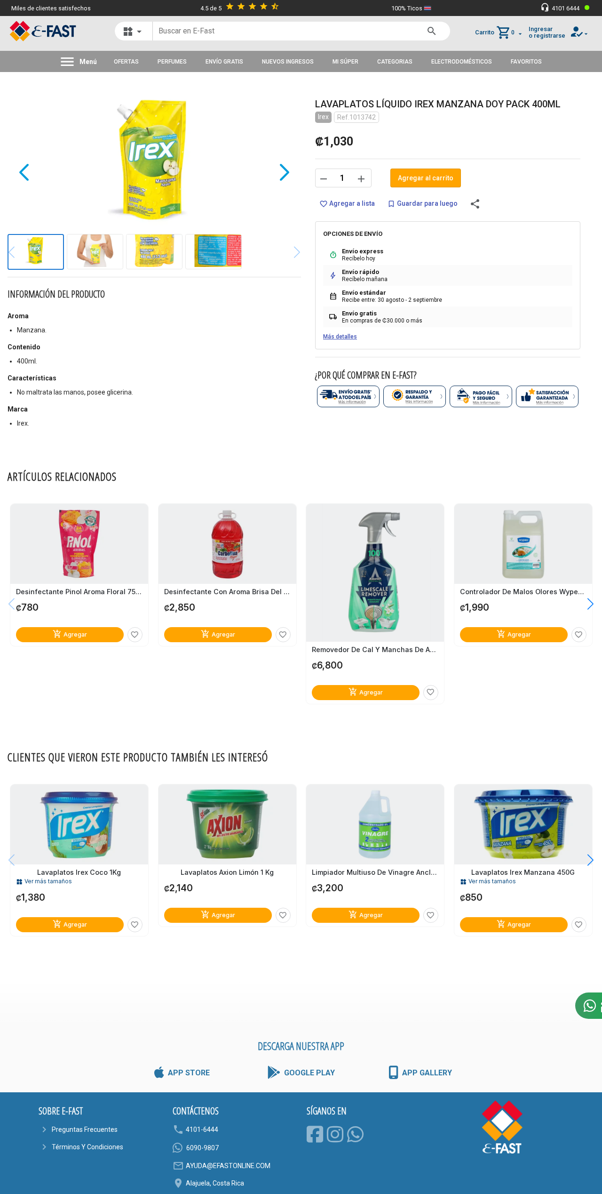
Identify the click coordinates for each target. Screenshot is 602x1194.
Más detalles (340, 336)
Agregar (70, 633)
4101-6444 (202, 1129)
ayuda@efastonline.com (228, 1166)
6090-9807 (202, 1148)
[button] (583, 604)
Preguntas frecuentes (85, 1129)
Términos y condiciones (87, 1147)
